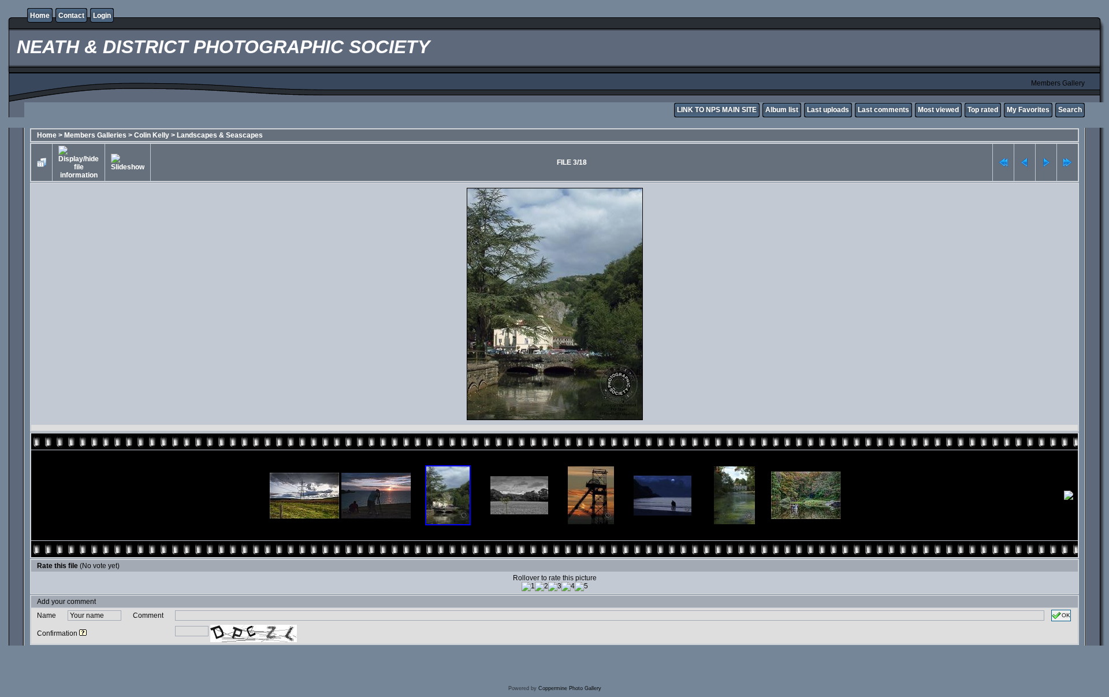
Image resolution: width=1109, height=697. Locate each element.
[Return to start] (1003, 162)
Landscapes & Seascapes (220, 135)
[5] (581, 586)
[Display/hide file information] (79, 162)
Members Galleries (95, 135)
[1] (528, 586)
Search (1070, 110)
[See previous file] (1024, 162)
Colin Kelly (151, 135)
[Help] (83, 633)
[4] (568, 586)
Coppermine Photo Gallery (569, 688)
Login (102, 16)
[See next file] (1046, 162)
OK (1066, 615)
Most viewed (938, 110)
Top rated (982, 110)
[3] (554, 586)
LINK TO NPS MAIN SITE (717, 110)
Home (40, 16)
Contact (71, 16)
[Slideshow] (127, 162)
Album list (781, 110)
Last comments (883, 110)
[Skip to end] (1067, 162)
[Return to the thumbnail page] (41, 162)
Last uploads (828, 110)
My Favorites (1028, 110)
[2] (541, 586)
